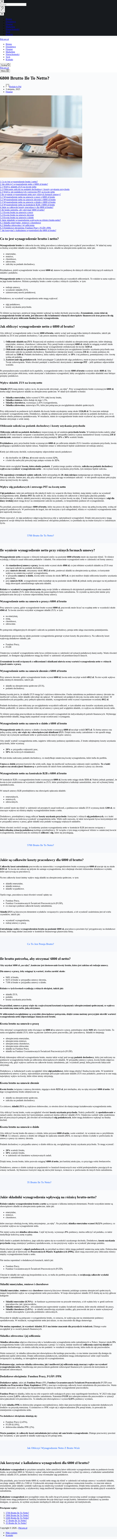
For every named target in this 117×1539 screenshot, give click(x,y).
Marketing (10, 52)
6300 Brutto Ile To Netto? (17, 1518)
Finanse (9, 49)
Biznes (9, 44)
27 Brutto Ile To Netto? (16, 1520)
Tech (8, 57)
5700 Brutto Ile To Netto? (17, 1513)
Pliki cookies (11, 1533)
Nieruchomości (12, 54)
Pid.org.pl (4, 39)
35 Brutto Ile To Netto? (16, 1523)
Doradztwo (11, 46)
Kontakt (9, 59)
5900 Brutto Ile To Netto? (17, 1515)
